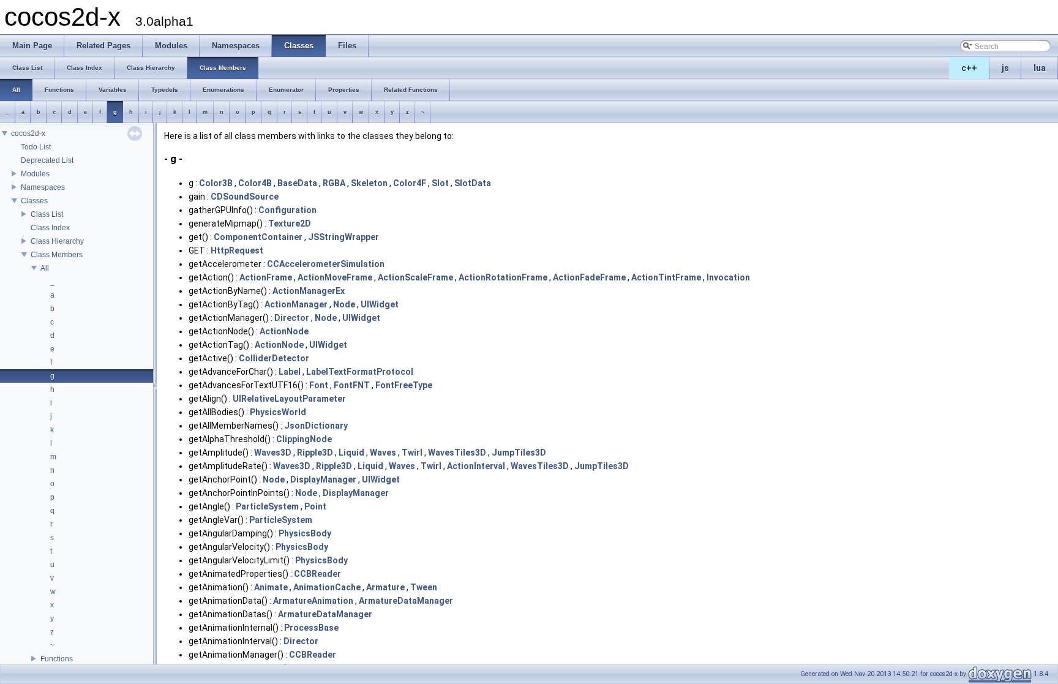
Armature (385, 587)
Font (318, 385)
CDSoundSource (245, 196)
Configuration (287, 210)
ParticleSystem (267, 506)
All (44, 268)
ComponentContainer (258, 237)
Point (315, 506)
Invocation (728, 277)
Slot (440, 183)
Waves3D (272, 452)
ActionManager (296, 304)
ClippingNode (304, 439)
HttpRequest (237, 250)
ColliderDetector (274, 358)
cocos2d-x (28, 133)
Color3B (216, 183)
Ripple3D (315, 452)
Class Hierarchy (57, 241)
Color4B (255, 183)
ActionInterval (476, 466)
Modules (35, 174)
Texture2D (289, 223)
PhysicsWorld (278, 412)
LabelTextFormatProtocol (359, 372)
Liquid (351, 452)
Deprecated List (47, 160)
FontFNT (352, 385)
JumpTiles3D (519, 452)
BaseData (297, 183)
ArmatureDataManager (406, 601)
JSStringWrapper (343, 237)
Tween (423, 587)
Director (291, 318)
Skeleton (369, 183)
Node (344, 304)
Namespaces (43, 187)
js (1005, 68)
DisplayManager (323, 479)
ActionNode (284, 331)
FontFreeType (403, 385)
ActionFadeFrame (589, 277)
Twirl (412, 452)
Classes (34, 201)
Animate (271, 587)
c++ (969, 68)
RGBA (334, 183)
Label (290, 372)
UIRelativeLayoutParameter (289, 399)
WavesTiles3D (457, 452)
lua (1040, 68)
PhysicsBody (305, 533)
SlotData (472, 183)
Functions (56, 659)
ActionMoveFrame (335, 277)
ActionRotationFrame (503, 277)
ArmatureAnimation (313, 601)
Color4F (409, 183)
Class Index (50, 228)
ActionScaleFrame (415, 277)
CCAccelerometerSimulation (326, 264)
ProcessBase (311, 628)
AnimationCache (327, 587)
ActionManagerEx (308, 291)
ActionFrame (265, 277)
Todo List (36, 147)
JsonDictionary (316, 425)
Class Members (57, 254)
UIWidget (380, 304)
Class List (47, 214)
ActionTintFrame (666, 277)
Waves (383, 452)
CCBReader (317, 574)
